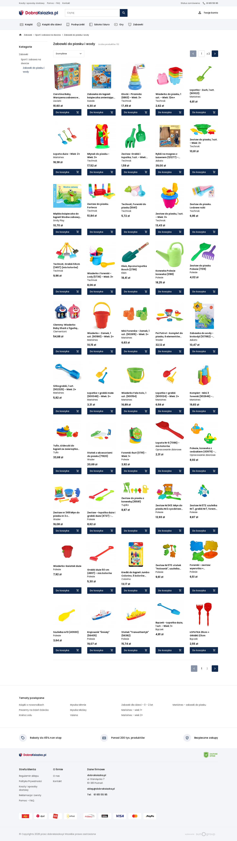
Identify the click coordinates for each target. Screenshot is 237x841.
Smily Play (58, 220)
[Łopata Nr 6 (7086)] (170, 430)
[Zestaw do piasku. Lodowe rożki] (204, 191)
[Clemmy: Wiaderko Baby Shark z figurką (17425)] (67, 311)
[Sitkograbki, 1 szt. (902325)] (67, 371)
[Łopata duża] (67, 136)
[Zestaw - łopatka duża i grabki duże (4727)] (101, 495)
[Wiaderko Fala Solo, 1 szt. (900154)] (135, 375)
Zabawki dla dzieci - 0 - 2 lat (137, 704)
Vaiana (74, 715)
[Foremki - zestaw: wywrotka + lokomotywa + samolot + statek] (204, 551)
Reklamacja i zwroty (30, 795)
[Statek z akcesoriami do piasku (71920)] (101, 435)
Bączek (159, 629)
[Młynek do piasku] (101, 136)
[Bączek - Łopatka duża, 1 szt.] (170, 609)
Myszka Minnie (78, 704)
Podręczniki (77, 24)
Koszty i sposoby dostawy (31, 3)
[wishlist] (76, 85)
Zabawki (138, 24)
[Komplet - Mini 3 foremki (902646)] (204, 375)
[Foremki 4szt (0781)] (135, 435)
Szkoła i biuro (102, 24)
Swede (91, 101)
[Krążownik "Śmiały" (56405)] (101, 614)
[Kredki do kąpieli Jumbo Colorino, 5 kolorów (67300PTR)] (135, 554)
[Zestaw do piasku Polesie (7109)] (204, 252)
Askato (159, 160)
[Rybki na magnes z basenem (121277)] (170, 136)
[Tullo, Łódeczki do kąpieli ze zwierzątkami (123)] (67, 431)
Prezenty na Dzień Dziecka (34, 710)
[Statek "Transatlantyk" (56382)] (135, 614)
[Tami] (38, 13)
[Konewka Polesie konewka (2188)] (170, 254)
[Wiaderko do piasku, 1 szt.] (170, 76)
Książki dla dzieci (52, 24)
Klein (124, 272)
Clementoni (60, 331)
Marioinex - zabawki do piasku (189, 704)
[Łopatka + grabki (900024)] (170, 375)
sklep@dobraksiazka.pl (101, 788)
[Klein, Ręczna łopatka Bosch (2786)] (135, 252)
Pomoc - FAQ (53, 3)
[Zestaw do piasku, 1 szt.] (204, 129)
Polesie (159, 277)
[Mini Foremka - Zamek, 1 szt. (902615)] (135, 314)
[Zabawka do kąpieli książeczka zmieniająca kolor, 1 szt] (101, 76)
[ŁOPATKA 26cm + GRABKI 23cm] (204, 614)
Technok (126, 101)
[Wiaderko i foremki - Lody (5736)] (101, 256)
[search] (124, 13)
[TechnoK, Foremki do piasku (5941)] (135, 191)
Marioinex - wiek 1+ (131, 710)
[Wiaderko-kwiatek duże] (67, 551)
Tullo (56, 452)
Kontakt (66, 3)
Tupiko (125, 505)
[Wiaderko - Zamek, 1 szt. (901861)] (101, 315)
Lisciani (57, 101)
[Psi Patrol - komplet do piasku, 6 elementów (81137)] (170, 315)
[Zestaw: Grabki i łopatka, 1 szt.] (135, 136)
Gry (121, 24)
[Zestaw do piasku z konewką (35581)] (135, 487)
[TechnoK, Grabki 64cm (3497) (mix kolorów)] (67, 251)
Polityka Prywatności (30, 781)
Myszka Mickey (78, 710)
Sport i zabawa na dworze (31, 61)
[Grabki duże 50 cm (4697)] (101, 553)
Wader (159, 340)
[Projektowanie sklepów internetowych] (200, 834)
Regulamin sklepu (29, 775)
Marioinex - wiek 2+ (132, 715)
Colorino (126, 579)
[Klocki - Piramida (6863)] (135, 76)
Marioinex (195, 96)
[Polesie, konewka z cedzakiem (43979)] (204, 433)
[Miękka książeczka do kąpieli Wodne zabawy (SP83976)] (67, 196)
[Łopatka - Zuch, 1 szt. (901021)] (204, 74)
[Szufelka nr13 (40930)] (67, 614)
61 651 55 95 (212, 3)
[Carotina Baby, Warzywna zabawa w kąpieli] (67, 76)
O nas (56, 775)
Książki (29, 24)
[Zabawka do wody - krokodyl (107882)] (204, 315)
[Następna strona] (215, 53)
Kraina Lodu (25, 715)
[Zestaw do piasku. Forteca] (101, 191)
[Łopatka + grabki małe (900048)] (101, 375)
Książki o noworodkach (31, 704)
